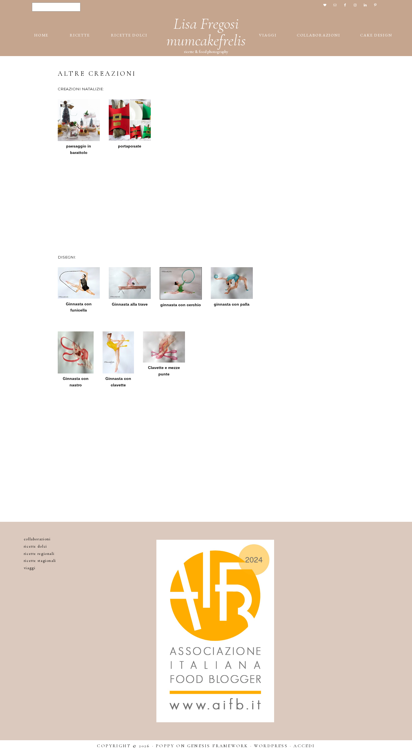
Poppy (165, 746)
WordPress (271, 746)
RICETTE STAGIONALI (40, 560)
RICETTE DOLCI (35, 546)
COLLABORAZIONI (37, 538)
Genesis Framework (217, 746)
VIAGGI (30, 567)
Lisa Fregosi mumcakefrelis (206, 32)
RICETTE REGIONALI (39, 553)
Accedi (304, 746)
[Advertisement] (206, 200)
